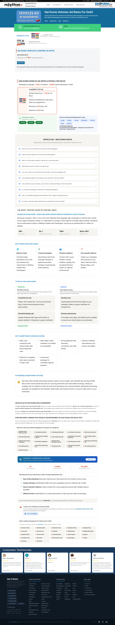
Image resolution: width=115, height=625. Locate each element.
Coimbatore (59, 588)
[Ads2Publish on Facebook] (99, 621)
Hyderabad (67, 590)
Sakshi (43, 599)
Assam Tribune (32, 590)
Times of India (32, 583)
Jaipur (66, 592)
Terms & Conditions (90, 594)
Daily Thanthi (44, 605)
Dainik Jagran (32, 592)
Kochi (74, 592)
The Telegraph (44, 612)
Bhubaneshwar (60, 586)
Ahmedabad (59, 583)
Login (111, 0)
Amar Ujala (44, 594)
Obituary (21, 603)
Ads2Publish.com (15, 622)
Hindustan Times (45, 583)
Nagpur (58, 597)
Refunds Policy (89, 592)
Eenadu (31, 599)
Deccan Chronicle (45, 586)
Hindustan (31, 594)
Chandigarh (68, 586)
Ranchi (58, 599)
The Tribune (32, 588)
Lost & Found (12, 603)
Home (48, 4)
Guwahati (58, 590)
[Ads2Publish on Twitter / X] (102, 621)
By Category (56, 4)
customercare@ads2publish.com (76, 28)
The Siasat (43, 607)
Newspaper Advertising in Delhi (84, 509)
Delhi (66, 588)
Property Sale (12, 595)
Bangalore (67, 583)
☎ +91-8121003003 (30, 514)
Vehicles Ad (40, 524)
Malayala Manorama (34, 603)
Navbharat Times (45, 610)
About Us (87, 583)
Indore (74, 590)
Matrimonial (12, 590)
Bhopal (74, 583)
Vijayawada (67, 599)
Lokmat (43, 601)
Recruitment (12, 593)
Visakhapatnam (76, 599)
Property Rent (12, 598)
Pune (74, 597)
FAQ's (86, 586)
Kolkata (58, 594)
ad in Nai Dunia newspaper (52, 17)
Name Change (12, 601)
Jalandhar (58, 592)
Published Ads (80, 4)
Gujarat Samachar (33, 605)
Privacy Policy (88, 590)
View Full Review (6, 570)
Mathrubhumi (44, 603)
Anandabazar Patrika (46, 597)
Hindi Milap (32, 597)
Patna (66, 597)
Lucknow (67, 594)
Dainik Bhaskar (45, 590)
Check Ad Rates (68, 4)
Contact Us (105, 0)
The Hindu (31, 586)
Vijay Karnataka (33, 614)
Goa (74, 588)
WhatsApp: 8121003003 (96, 0)
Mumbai (75, 594)
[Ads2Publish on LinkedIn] (106, 621)
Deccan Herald (45, 588)
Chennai (75, 586)
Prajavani (31, 612)
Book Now (21, 62)
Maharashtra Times (34, 610)
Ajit (29, 607)
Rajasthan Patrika (45, 592)
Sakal (30, 601)
